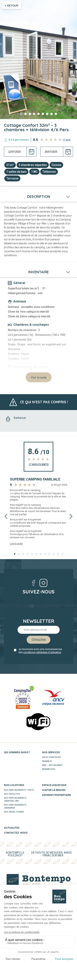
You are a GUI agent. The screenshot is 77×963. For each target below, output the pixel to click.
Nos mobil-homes (14, 812)
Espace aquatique (54, 785)
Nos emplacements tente (19, 790)
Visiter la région (53, 790)
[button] (21, 114)
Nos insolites (12, 794)
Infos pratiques (51, 757)
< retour (11, 5)
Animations (48, 769)
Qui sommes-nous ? (17, 752)
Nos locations (14, 785)
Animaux (47, 761)
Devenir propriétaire (56, 795)
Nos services (51, 752)
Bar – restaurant (52, 765)
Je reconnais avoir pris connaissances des (40, 651)
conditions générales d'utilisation (42, 652)
